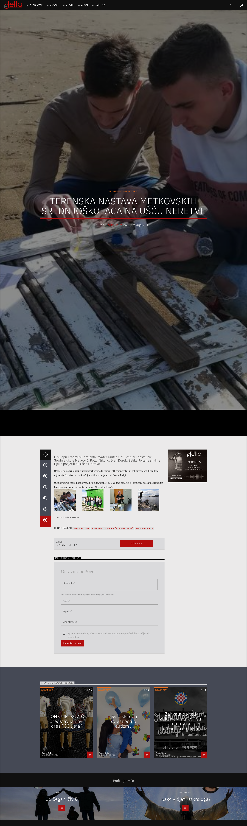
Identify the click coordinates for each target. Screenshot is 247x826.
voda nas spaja (144, 570)
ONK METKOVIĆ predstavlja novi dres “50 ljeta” (67, 762)
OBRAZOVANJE (131, 211)
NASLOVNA (36, 5)
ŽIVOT (84, 5)
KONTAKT (101, 5)
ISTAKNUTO (115, 211)
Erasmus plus (81, 570)
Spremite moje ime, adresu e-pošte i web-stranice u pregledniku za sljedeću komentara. (109, 675)
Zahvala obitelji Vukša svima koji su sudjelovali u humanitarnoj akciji (180, 762)
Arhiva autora (137, 584)
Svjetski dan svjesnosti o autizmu (124, 762)
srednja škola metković (119, 570)
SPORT (70, 5)
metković (97, 570)
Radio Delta (113, 244)
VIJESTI (55, 5)
